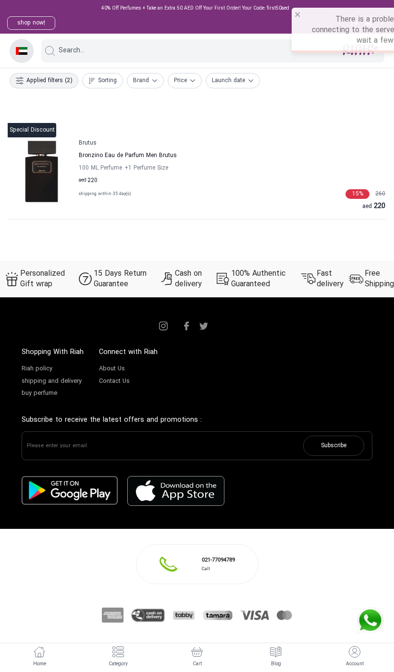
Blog (276, 664)
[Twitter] (203, 326)
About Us (112, 369)
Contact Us (114, 381)
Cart (197, 664)
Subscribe (333, 446)
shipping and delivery (52, 381)
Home (39, 664)
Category (118, 664)
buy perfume (39, 393)
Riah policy (37, 369)
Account (355, 664)
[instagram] (163, 326)
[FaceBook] (186, 326)
